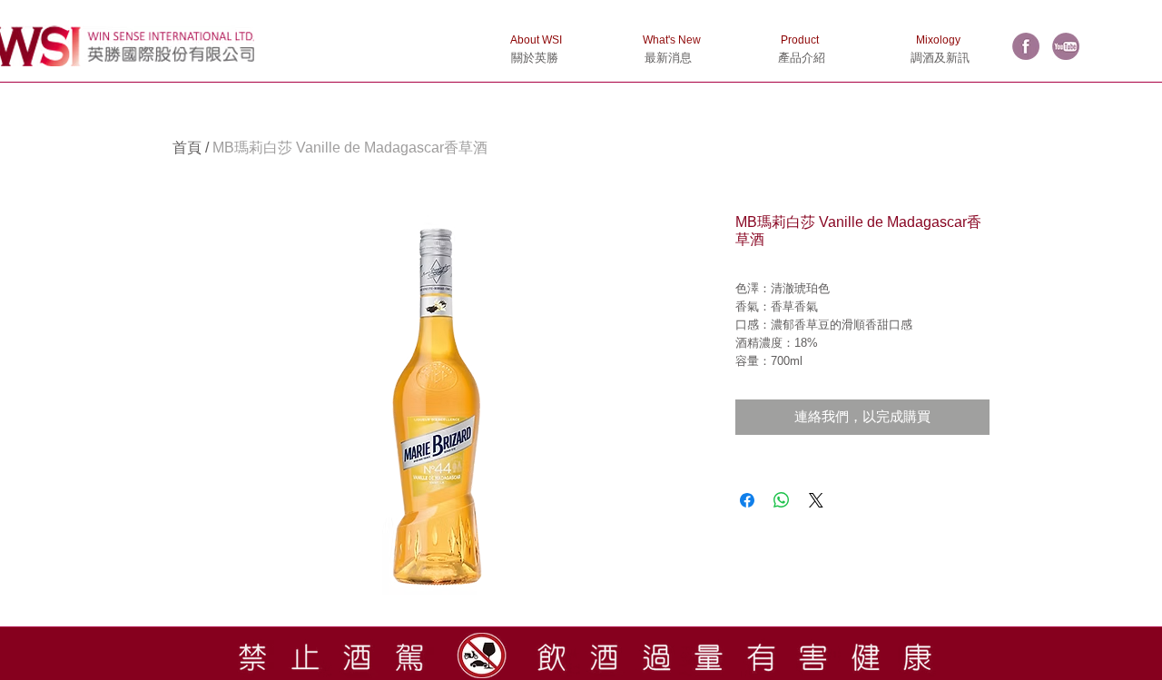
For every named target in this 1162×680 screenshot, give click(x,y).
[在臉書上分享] (747, 500)
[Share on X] (816, 500)
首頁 (187, 147)
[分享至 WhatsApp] (782, 500)
